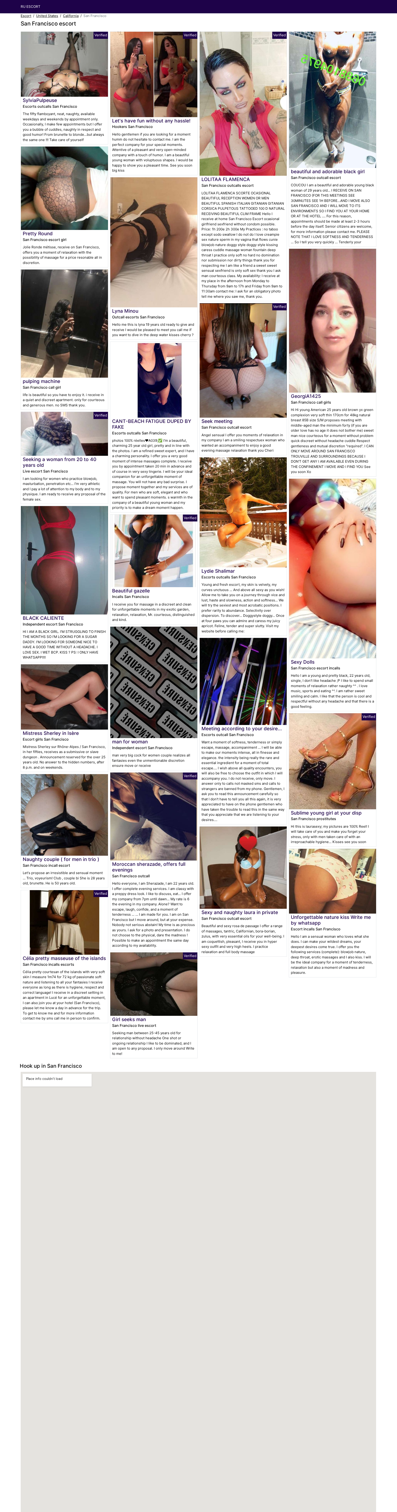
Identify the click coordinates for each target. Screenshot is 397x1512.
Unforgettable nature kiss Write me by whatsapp (331, 920)
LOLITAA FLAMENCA (225, 179)
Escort (26, 16)
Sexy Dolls (303, 662)
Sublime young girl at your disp (326, 813)
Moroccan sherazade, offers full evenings (148, 867)
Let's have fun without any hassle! (151, 121)
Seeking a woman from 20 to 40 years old (59, 462)
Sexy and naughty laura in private (239, 912)
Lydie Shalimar (218, 571)
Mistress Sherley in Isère (51, 733)
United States (47, 16)
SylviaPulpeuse (40, 100)
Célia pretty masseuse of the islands (64, 958)
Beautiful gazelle (131, 591)
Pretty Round (38, 233)
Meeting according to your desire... (241, 728)
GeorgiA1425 (306, 396)
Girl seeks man (129, 1019)
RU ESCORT (30, 6)
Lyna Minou (125, 311)
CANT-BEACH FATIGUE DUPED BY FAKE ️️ (151, 424)
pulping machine (41, 381)
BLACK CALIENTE (43, 618)
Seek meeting (217, 421)
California (71, 16)
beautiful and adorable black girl (328, 171)
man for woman (130, 742)
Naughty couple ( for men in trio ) (61, 859)
